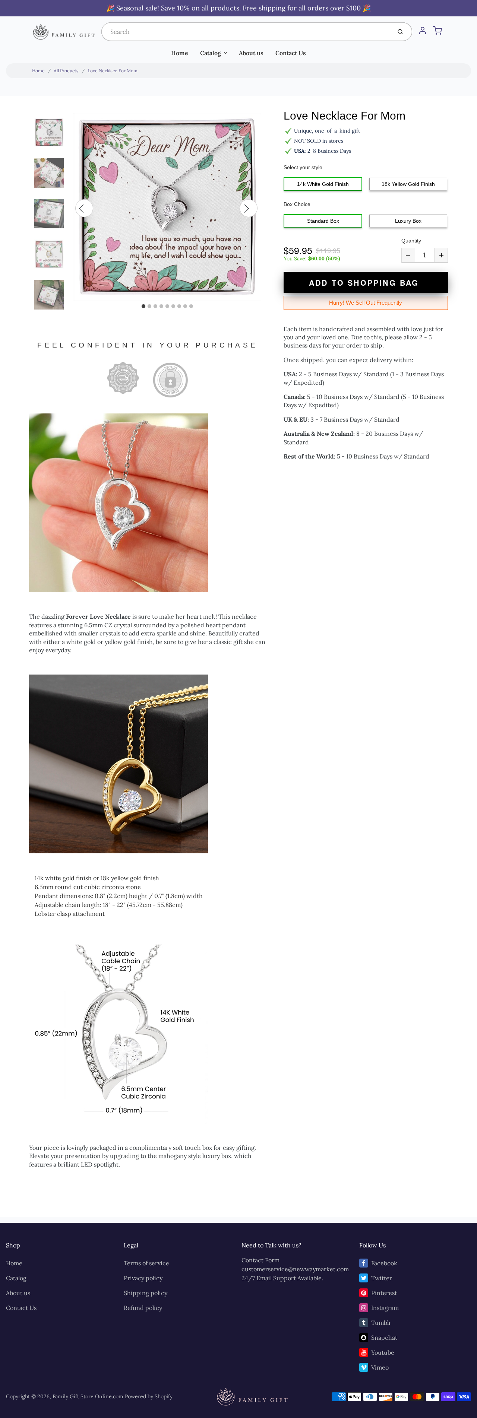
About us (251, 53)
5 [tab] (167, 306)
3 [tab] (155, 306)
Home (179, 53)
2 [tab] (149, 306)
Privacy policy (143, 1278)
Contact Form (260, 1260)
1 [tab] (143, 306)
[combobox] (245, 31)
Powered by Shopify (149, 1396)
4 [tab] (161, 306)
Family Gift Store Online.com (88, 1396)
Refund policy (143, 1307)
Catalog (210, 53)
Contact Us (290, 53)
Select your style (303, 167)
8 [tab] (185, 306)
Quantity (411, 241)
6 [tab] (173, 306)
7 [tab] (179, 306)
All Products (66, 70)
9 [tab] (191, 306)
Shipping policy (145, 1293)
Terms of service (146, 1263)
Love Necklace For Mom (113, 70)
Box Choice (297, 204)
